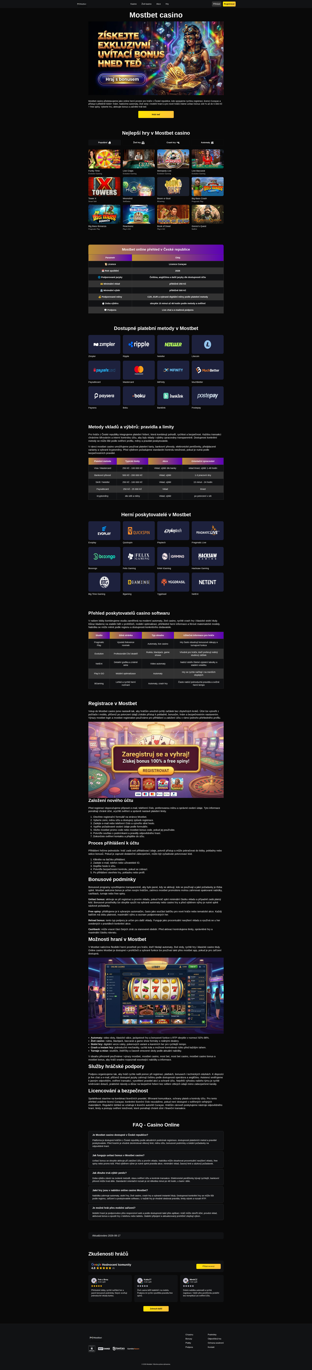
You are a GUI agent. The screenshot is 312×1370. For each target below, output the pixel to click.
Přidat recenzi (208, 1266)
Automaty (205, 142)
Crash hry (171, 142)
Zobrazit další (156, 1309)
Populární (102, 142)
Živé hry (137, 142)
